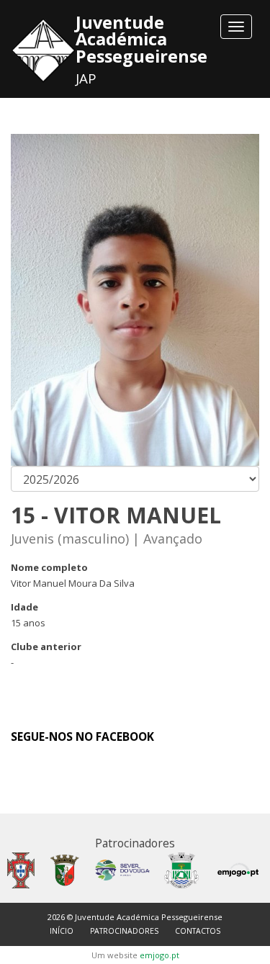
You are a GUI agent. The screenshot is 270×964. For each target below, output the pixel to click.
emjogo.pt (159, 955)
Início (61, 931)
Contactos (197, 931)
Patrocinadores (124, 931)
